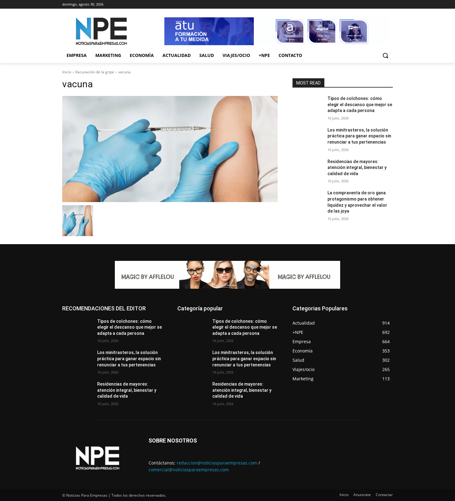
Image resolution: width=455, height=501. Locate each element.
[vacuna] (170, 149)
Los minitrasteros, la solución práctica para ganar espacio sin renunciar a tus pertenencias (359, 136)
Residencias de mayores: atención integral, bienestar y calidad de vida (357, 167)
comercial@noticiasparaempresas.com (189, 470)
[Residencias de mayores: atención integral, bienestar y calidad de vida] (307, 169)
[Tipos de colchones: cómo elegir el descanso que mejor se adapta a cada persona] (307, 106)
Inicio (66, 72)
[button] (385, 55)
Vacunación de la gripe (94, 72)
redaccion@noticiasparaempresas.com (217, 463)
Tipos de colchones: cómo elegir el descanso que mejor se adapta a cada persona (359, 104)
